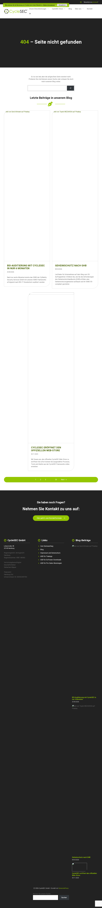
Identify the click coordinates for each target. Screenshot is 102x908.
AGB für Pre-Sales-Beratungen (51, 563)
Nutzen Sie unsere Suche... (42, 894)
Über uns (78, 9)
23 (56, 480)
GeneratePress (64, 888)
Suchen (64, 897)
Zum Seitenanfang (46, 546)
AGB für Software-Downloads (50, 560)
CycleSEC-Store (57, 9)
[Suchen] (70, 88)
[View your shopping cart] (30, 13)
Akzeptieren (62, 5)
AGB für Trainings (46, 556)
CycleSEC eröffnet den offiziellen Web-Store (46, 449)
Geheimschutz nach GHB (70, 265)
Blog (70, 9)
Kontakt (90, 9)
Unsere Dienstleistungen (37, 9)
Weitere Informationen (49, 5)
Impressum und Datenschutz (50, 553)
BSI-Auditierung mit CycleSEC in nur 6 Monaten (26, 267)
